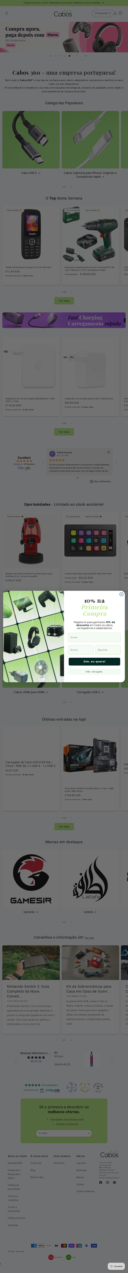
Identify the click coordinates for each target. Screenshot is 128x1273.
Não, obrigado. (94, 671)
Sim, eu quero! (94, 661)
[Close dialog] (121, 594)
